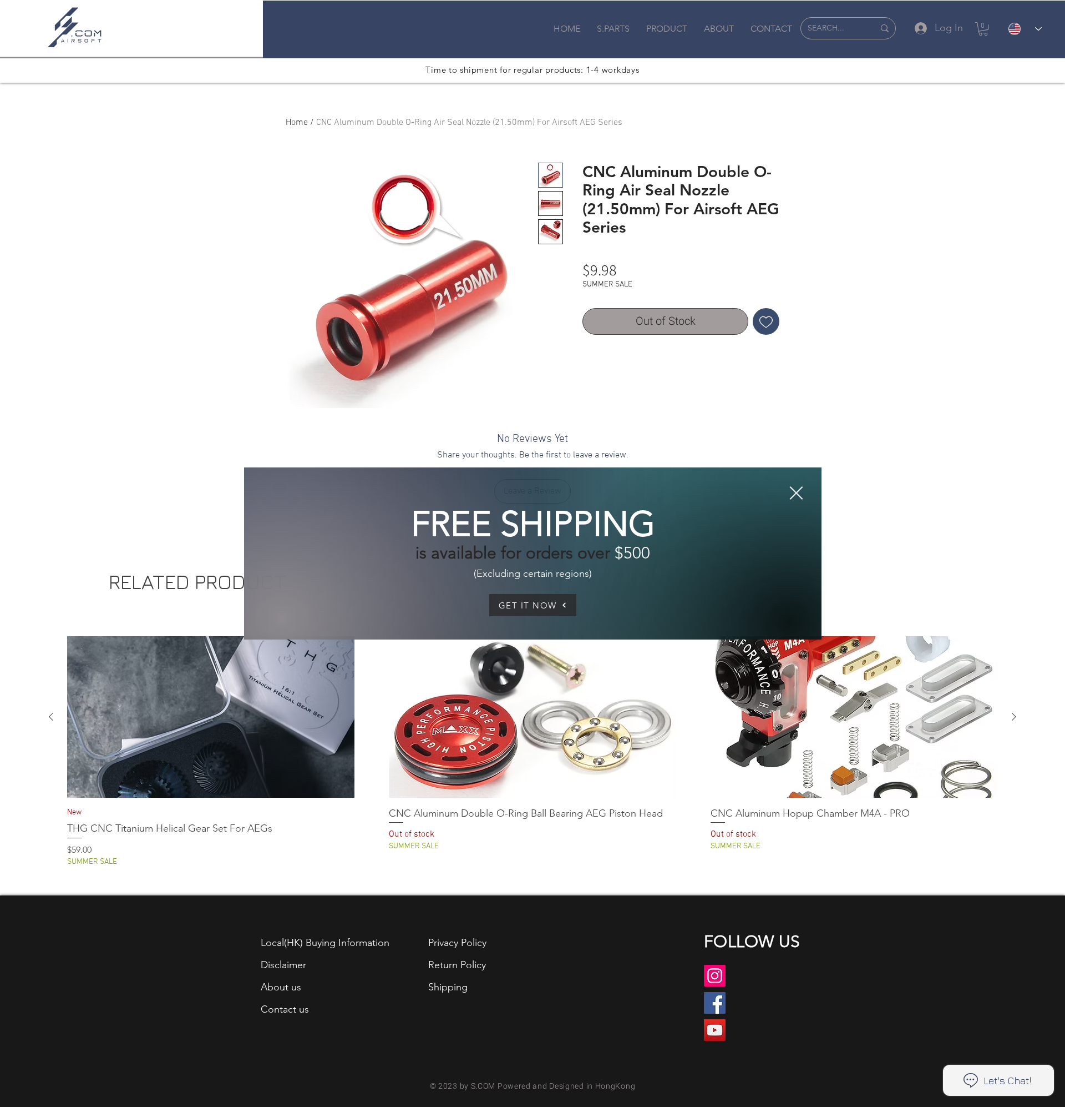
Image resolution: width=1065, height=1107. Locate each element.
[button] (796, 493)
